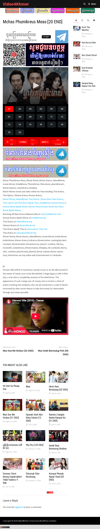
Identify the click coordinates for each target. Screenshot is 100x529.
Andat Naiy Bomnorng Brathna (57, 447)
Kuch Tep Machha (86, 28)
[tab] (76, 20)
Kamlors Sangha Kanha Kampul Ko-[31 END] (57, 417)
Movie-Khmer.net (27, 225)
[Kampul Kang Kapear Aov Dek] (76, 83)
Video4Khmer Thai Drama (28, 199)
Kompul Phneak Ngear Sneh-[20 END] (56, 476)
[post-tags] (94, 20)
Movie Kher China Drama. (52, 199)
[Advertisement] (50, 511)
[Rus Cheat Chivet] (76, 55)
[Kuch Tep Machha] (76, 27)
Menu (93, 4)
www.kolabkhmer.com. (51, 214)
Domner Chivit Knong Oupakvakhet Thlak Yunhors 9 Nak (12, 478)
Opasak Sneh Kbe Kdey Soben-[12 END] (34, 417)
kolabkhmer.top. (38, 217)
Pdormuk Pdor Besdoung (33, 475)
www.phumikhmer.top (26, 232)
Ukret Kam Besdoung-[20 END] (58, 388)
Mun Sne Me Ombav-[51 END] (11, 416)
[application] (35, 85)
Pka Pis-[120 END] (34, 445)
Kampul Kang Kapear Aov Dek (88, 84)
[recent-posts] (82, 20)
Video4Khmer (16, 4)
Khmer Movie (9, 199)
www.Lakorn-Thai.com (37, 229)
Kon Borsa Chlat (89, 42)
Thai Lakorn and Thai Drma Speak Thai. (21, 202)
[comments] (88, 20)
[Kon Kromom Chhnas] (76, 68)
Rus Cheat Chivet (89, 55)
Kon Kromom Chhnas (87, 69)
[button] (35, 85)
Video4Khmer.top (24, 221)
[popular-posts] (76, 20)
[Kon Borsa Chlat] (76, 43)
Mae (28, 386)
